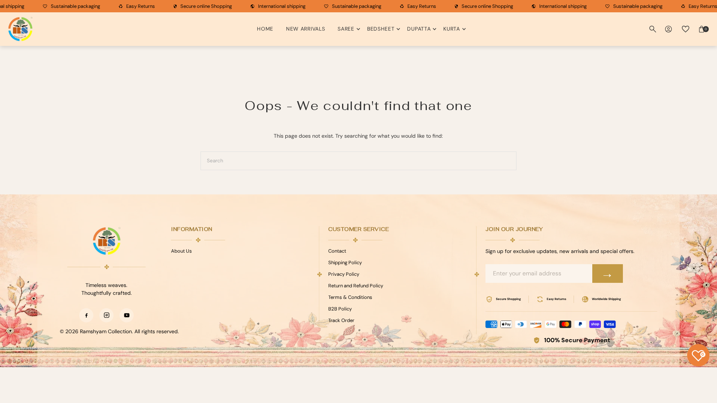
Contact (337, 251)
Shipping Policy (345, 262)
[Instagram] (106, 315)
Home (265, 28)
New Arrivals (305, 28)
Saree (346, 28)
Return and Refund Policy (355, 285)
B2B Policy (340, 309)
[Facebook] (86, 315)
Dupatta (419, 28)
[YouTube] (127, 315)
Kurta (451, 28)
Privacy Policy (343, 274)
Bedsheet (381, 28)
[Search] (653, 29)
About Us (181, 251)
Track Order (341, 320)
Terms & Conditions (350, 297)
